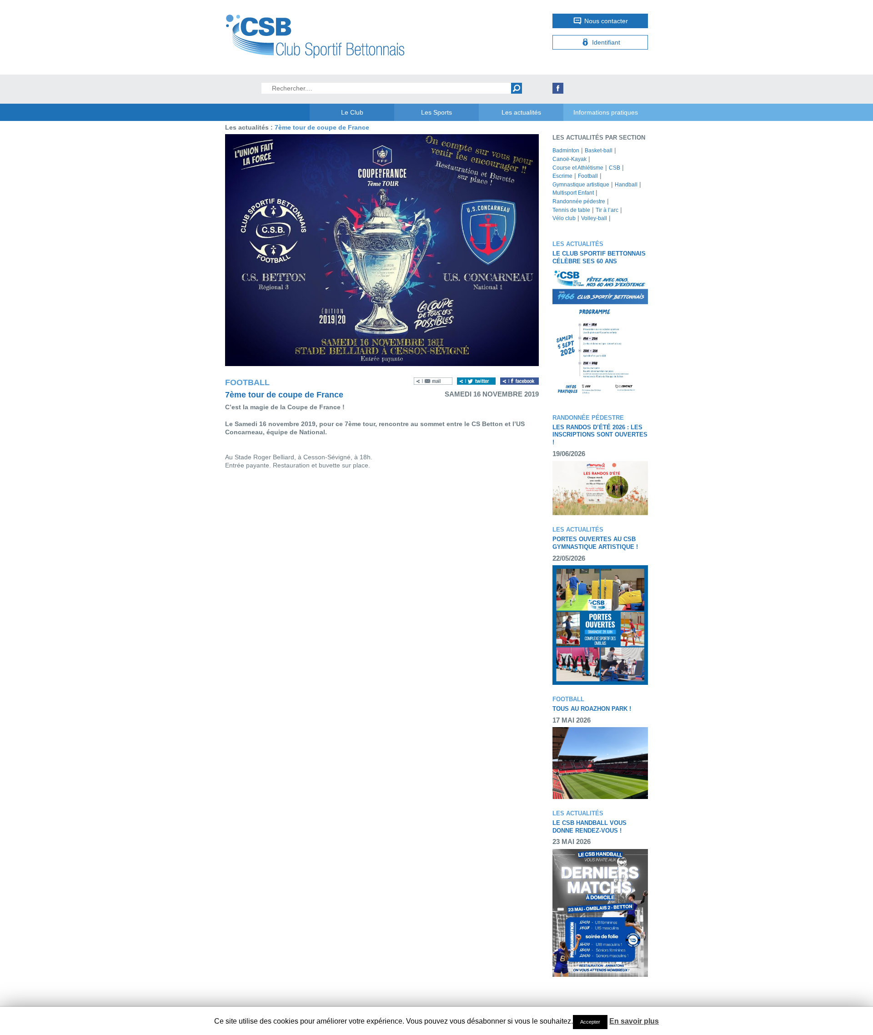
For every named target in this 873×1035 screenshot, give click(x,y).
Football (588, 176)
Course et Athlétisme (577, 168)
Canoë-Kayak (569, 159)
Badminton (565, 150)
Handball (626, 184)
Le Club (352, 112)
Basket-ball (598, 150)
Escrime (562, 176)
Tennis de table (571, 210)
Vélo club (564, 218)
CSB (614, 168)
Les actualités (521, 112)
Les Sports (436, 112)
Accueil (267, 112)
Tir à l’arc (607, 210)
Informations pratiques (605, 112)
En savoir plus (634, 1021)
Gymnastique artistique (580, 184)
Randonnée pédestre (578, 201)
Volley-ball (594, 218)
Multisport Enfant (573, 193)
